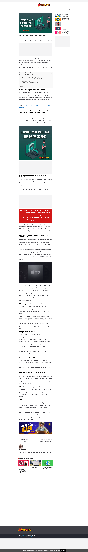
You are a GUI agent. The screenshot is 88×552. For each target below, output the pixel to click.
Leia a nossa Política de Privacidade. (55, 550)
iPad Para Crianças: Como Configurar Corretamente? (46, 440)
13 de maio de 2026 (65, 25)
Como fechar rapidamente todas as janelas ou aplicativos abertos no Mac (65, 23)
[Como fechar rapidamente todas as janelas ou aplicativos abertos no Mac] (58, 24)
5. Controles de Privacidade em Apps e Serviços (29, 82)
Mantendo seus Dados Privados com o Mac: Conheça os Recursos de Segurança (35, 75)
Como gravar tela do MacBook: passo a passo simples (65, 28)
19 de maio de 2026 (65, 20)
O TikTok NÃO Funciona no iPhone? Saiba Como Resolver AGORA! (22, 470)
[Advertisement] (35, 49)
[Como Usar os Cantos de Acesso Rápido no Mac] (58, 19)
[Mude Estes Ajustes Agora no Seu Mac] (58, 15)
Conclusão (22, 86)
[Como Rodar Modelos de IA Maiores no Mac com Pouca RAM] (35, 461)
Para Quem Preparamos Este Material (27, 74)
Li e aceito (63, 550)
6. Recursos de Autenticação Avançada (28, 83)
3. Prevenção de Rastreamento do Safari (28, 79)
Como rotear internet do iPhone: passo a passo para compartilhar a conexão (65, 32)
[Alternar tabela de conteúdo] (52, 73)
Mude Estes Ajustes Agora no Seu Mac (65, 15)
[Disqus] (35, 487)
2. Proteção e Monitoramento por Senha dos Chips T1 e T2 (31, 78)
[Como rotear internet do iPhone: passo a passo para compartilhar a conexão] (58, 32)
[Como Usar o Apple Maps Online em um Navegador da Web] (47, 461)
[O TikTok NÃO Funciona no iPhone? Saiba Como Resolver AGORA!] (23, 461)
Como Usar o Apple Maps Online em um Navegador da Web (47, 469)
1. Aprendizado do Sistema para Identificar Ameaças (30, 77)
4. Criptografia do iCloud (25, 81)
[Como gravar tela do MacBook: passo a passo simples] (58, 28)
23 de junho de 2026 (65, 16)
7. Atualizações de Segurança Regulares (28, 85)
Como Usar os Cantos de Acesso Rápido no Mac (66, 19)
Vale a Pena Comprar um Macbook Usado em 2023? (26, 440)
